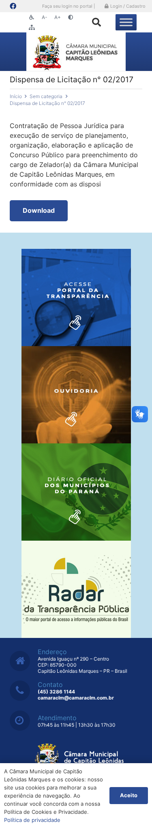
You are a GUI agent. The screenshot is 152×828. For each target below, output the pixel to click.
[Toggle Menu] (126, 22)
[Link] (76, 51)
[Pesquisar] (96, 22)
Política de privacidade (32, 820)
